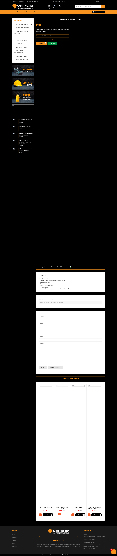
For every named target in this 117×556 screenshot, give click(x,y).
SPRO (52, 299)
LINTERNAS (19, 44)
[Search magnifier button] (103, 6)
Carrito (30, 12)
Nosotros (19, 12)
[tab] (42, 267)
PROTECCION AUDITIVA (22, 59)
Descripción (42, 267)
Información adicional (57, 267)
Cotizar (41, 43)
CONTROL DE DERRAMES (22, 28)
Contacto (36, 12)
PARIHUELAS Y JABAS (21, 56)
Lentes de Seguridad (47, 39)
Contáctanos (75, 267)
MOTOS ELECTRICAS (21, 47)
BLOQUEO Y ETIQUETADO (22, 24)
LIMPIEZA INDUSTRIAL (21, 40)
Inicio (14, 12)
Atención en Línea (99, 12)
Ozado (73, 554)
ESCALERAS (19, 37)
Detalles (40, 514)
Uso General (65, 39)
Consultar (53, 43)
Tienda (25, 12)
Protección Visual (57, 39)
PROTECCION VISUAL (47, 36)
